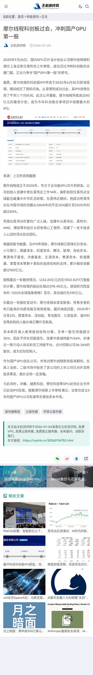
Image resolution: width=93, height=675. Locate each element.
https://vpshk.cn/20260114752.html (48, 440)
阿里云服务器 (52, 412)
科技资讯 (33, 17)
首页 (21, 17)
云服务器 (32, 412)
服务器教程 (12, 412)
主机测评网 (18, 45)
